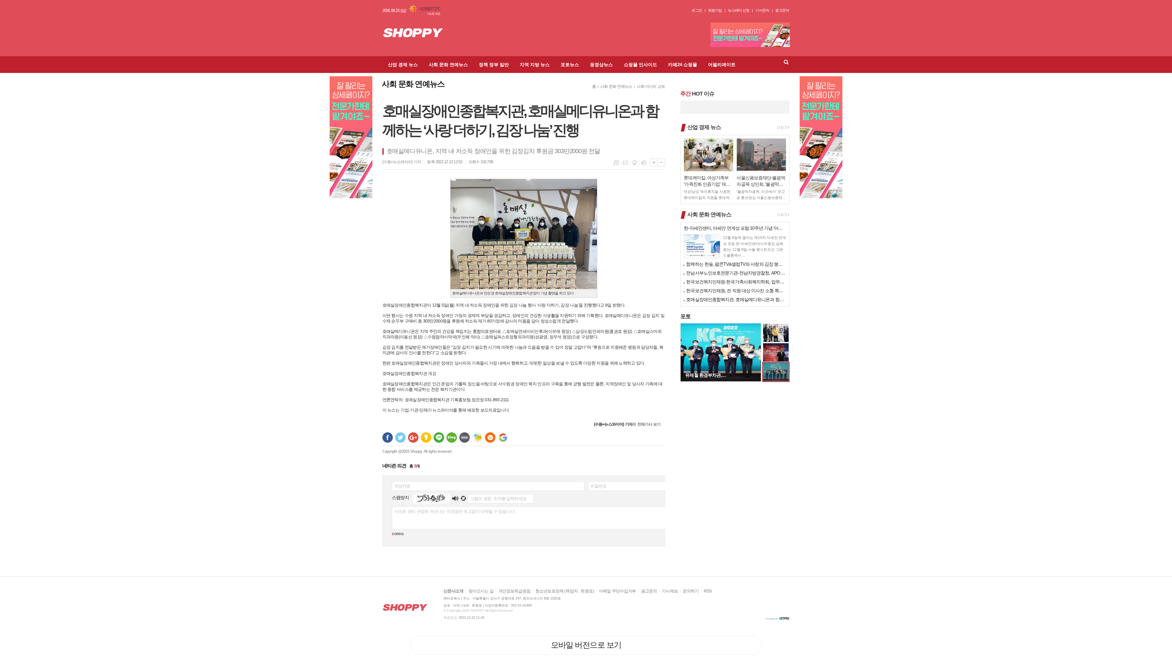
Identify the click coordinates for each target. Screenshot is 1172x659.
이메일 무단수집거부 (617, 591)
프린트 (634, 163)
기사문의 (762, 10)
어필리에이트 (722, 64)
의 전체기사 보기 (627, 424)
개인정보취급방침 (514, 591)
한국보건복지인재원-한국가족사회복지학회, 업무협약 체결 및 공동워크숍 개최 (736, 281)
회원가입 (715, 10)
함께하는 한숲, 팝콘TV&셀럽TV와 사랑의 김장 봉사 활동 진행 (736, 264)
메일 (625, 163)
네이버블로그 (452, 437)
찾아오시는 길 (481, 591)
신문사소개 (453, 591)
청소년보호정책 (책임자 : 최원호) (564, 591)
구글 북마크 (503, 437)
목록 (616, 163)
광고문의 (782, 10)
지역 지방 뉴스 (535, 64)
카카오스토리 (426, 437)
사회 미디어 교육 (651, 86)
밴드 (464, 437)
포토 (685, 316)
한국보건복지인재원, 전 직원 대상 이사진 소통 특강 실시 (736, 290)
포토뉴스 (570, 64)
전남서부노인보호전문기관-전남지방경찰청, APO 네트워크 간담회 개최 (736, 272)
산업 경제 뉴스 (403, 64)
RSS (707, 591)
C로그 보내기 (490, 437)
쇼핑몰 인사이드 (640, 64)
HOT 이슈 (697, 94)
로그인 (697, 10)
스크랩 (644, 163)
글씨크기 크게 (654, 162)
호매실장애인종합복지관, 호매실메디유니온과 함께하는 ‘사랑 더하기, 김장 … (736, 299)
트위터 (400, 437)
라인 (439, 437)
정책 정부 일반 (494, 64)
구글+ (413, 437)
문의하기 (691, 591)
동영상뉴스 (601, 64)
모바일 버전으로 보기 (586, 645)
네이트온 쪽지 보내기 (477, 437)
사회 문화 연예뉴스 (448, 64)
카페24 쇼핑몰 (682, 64)
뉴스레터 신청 (738, 10)
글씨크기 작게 (661, 162)
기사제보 (670, 591)
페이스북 (387, 437)
